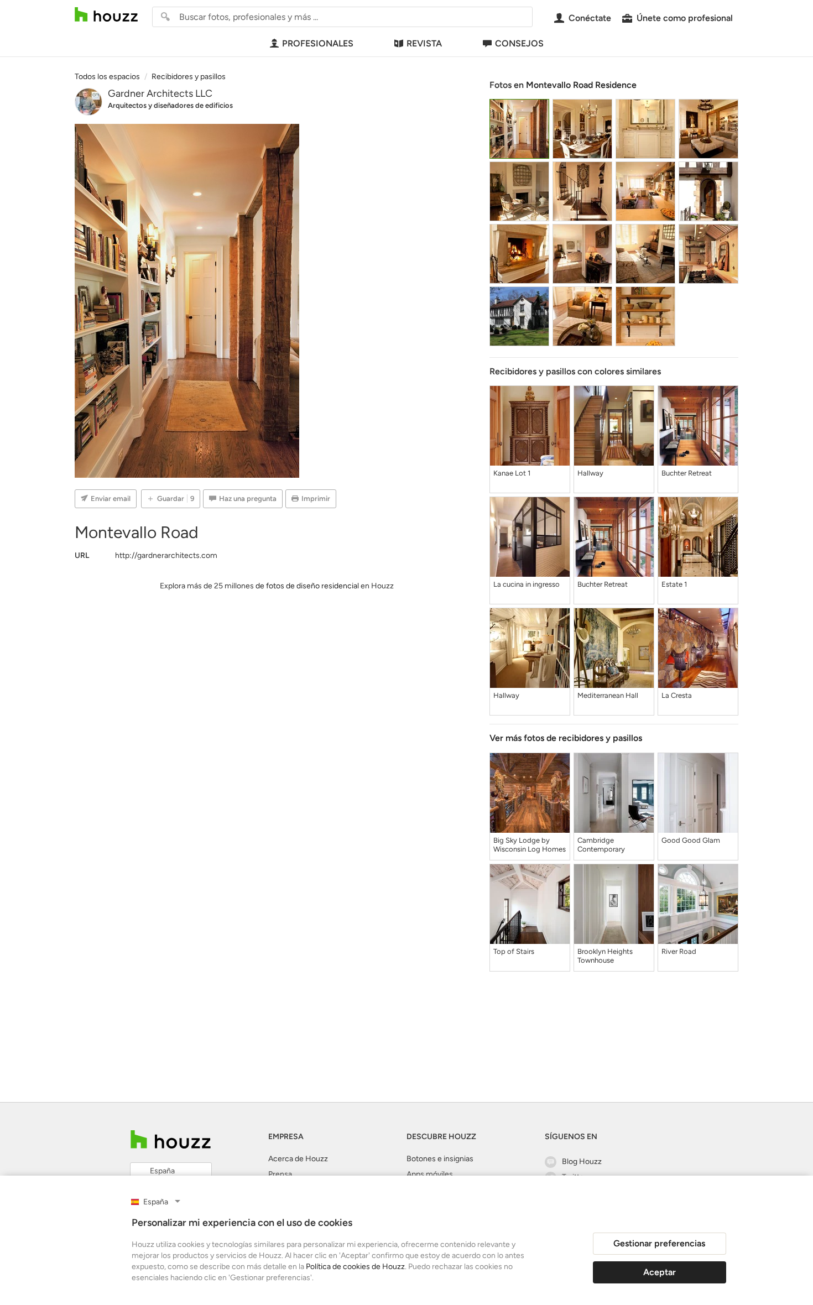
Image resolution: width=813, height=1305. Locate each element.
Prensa (280, 1174)
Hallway (590, 473)
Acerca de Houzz (298, 1158)
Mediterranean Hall (607, 695)
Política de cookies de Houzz (355, 1266)
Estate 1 (674, 584)
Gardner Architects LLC (160, 93)
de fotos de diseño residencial (307, 586)
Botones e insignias (439, 1158)
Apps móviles (429, 1174)
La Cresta (676, 695)
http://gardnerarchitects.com (166, 555)
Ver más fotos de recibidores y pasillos (565, 738)
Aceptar (659, 1272)
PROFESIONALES (317, 43)
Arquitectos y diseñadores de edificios (170, 105)
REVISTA (424, 43)
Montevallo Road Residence (581, 85)
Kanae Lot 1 (511, 473)
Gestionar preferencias (659, 1243)
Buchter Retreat (686, 473)
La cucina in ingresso (526, 584)
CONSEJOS (519, 43)
